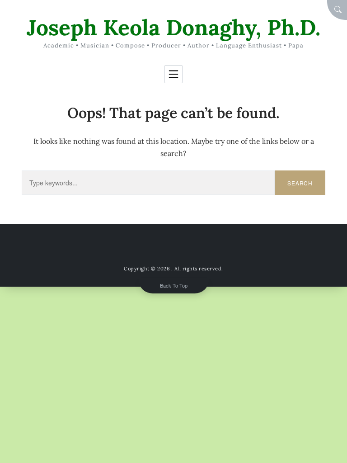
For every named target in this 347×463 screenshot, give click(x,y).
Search (300, 183)
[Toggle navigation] (173, 74)
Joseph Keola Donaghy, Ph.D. (173, 27)
